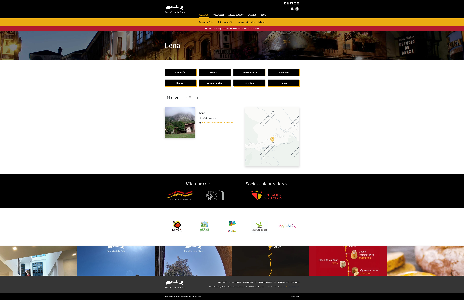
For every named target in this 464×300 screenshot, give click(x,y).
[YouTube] (295, 3)
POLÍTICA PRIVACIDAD (263, 282)
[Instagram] (288, 3)
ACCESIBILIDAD (235, 282)
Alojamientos (214, 83)
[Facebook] (291, 3)
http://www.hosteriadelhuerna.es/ (217, 122)
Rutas (284, 83)
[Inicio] (175, 9)
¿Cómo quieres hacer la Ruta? (251, 22)
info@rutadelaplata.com (291, 287)
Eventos (249, 83)
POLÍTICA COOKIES (281, 282)
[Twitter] (298, 3)
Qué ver (180, 83)
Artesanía (283, 72)
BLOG (263, 15)
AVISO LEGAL (248, 282)
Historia (214, 72)
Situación (180, 72)
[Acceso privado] (292, 9)
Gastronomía (249, 72)
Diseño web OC (295, 296)
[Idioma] (297, 9)
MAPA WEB (295, 282)
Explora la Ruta (206, 22)
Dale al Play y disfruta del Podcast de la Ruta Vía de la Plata (235, 29)
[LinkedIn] (285, 3)
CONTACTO (222, 282)
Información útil (225, 22)
